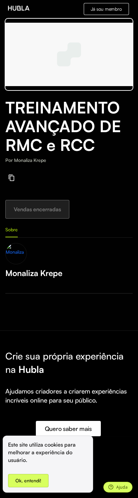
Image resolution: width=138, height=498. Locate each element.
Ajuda (122, 487)
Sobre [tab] (11, 229)
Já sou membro (106, 9)
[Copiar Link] (11, 178)
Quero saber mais (68, 428)
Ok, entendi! (28, 480)
